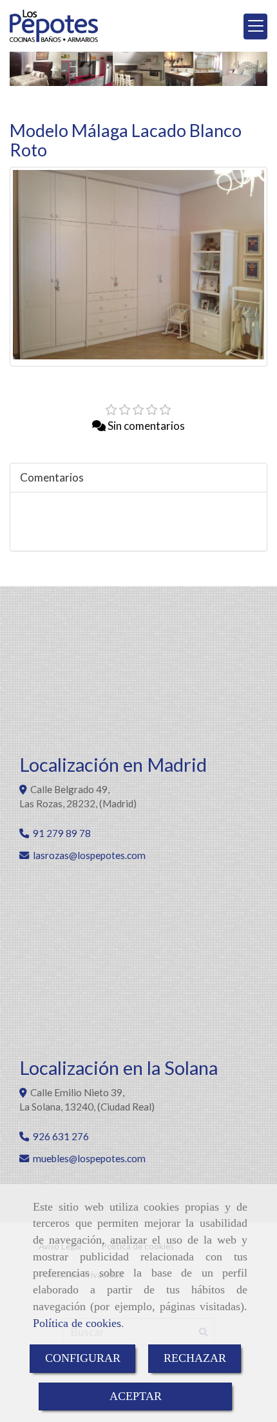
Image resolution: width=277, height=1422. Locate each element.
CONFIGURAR (82, 1358)
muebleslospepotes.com (89, 1158)
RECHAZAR (195, 1358)
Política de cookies (77, 1323)
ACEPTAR (136, 1396)
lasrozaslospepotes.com (89, 855)
